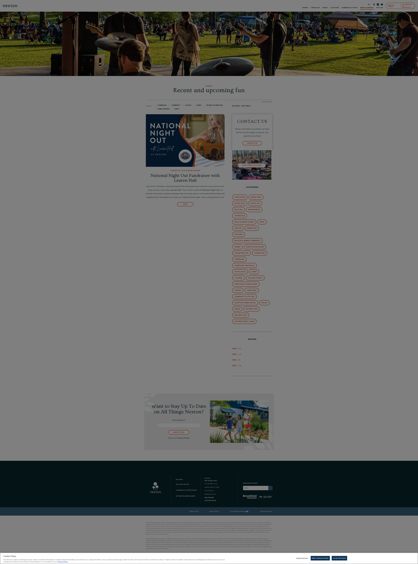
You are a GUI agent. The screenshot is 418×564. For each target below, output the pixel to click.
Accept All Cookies (339, 558)
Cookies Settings (302, 558)
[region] (209, 558)
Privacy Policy (63, 562)
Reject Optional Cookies (320, 558)
